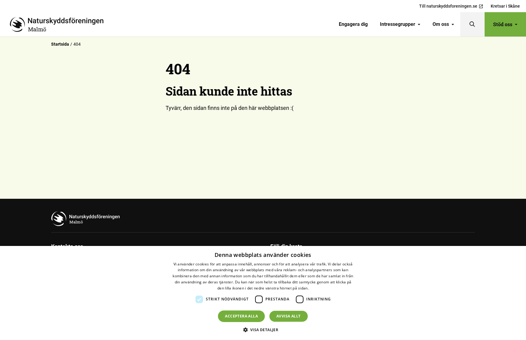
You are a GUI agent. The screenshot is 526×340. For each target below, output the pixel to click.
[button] (263, 330)
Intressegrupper (397, 24)
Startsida (60, 44)
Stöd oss (502, 24)
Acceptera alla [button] (241, 316)
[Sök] (472, 24)
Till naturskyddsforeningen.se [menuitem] (448, 6)
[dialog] (263, 293)
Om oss (441, 24)
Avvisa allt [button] (288, 316)
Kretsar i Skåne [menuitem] (505, 6)
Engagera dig (353, 24)
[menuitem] (353, 24)
